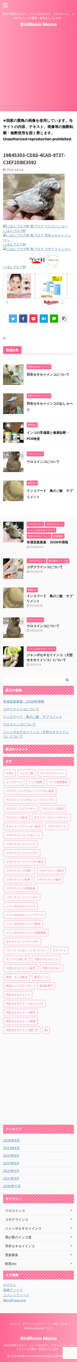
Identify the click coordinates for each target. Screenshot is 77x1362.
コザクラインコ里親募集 (20, 888)
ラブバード (59, 950)
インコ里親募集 (58, 782)
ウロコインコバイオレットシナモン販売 (30, 790)
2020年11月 (12, 1186)
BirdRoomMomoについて (38, 1328)
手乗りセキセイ (51, 968)
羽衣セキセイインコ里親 (20, 1021)
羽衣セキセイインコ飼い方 (22, 1030)
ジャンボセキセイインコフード (24, 915)
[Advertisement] (38, 72)
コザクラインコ (56, 826)
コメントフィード (16, 1295)
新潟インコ (40, 977)
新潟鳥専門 (46, 985)
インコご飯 (26, 773)
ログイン (9, 1285)
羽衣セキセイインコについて (48, 374)
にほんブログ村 (14, 231)
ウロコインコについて (43, 461)
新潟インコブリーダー (19, 985)
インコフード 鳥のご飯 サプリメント (32, 717)
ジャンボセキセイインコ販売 (23, 923)
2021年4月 (11, 1178)
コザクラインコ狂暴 (18, 879)
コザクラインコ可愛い (19, 870)
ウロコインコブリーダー (20, 808)
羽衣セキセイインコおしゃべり (24, 1003)
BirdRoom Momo (38, 24)
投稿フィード (13, 1290)
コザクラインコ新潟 (51, 870)
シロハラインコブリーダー (22, 897)
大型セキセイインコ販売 (20, 968)
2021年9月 (11, 1155)
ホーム (13, 1323)
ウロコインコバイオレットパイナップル (30, 799)
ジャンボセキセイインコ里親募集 (26, 932)
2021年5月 (11, 1171)
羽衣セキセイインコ (18, 994)
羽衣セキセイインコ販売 (20, 1012)
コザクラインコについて (45, 567)
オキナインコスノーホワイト (51, 817)
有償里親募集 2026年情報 (47, 542)
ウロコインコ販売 (16, 817)
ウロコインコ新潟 (52, 808)
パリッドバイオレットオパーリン (26, 950)
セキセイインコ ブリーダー (22, 941)
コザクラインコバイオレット (23, 835)
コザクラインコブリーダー (22, 852)
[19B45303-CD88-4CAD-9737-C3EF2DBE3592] (44, 318)
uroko (9, 773)
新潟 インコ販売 (16, 977)
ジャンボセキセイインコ (20, 906)
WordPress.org (14, 1300)
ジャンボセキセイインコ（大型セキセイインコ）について (36, 734)
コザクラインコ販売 (49, 879)
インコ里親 (35, 782)
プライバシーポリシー (34, 1323)
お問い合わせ (59, 1323)
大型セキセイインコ (46, 959)
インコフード (14, 782)
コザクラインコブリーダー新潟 (24, 861)
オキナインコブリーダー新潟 (23, 826)
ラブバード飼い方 (16, 959)
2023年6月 (11, 1148)
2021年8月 (11, 1163)
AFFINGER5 (62, 1356)
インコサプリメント (52, 773)
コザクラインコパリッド (20, 844)
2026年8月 (11, 1140)
